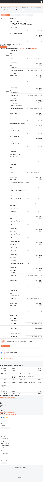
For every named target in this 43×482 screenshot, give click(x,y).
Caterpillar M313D (13, 87)
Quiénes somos (4, 421)
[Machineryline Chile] (7, 1)
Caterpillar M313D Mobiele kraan (16, 136)
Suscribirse (3, 47)
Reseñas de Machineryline (5, 448)
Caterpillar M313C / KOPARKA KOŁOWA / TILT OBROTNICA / (22, 176)
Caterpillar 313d (13, 151)
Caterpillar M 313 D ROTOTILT (16, 33)
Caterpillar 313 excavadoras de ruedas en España (8, 414)
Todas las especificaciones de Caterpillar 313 (7, 397)
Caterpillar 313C (13, 73)
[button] (41, 1)
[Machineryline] (1, 7)
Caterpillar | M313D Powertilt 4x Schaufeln (18, 190)
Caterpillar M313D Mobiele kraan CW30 (17, 123)
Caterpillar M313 (13, 267)
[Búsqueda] (41, 5)
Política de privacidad (5, 445)
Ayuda (2, 423)
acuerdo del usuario (33, 48)
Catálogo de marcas (4, 450)
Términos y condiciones (5, 443)
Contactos (3, 425)
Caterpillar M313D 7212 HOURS (16, 241)
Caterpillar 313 (13, 62)
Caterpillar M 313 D (13, 98)
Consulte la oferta (5, 345)
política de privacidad (22, 48)
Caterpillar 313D (13, 18)
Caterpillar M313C (13, 50)
